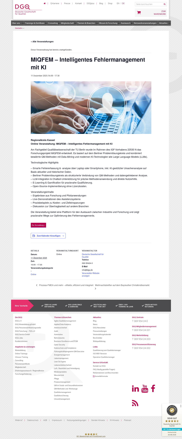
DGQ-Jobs (19, 338)
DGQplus (90, 3)
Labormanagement (61, 358)
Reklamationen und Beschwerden (105, 373)
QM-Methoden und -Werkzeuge (66, 389)
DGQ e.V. (18, 321)
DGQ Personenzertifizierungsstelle (28, 328)
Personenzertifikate (22, 364)
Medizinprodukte (60, 372)
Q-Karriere (54, 3)
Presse (67, 3)
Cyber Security (59, 345)
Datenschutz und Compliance (65, 348)
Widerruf (18, 420)
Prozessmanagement (62, 382)
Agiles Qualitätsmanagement (65, 321)
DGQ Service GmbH (22, 334)
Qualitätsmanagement (62, 392)
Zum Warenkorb (160, 12)
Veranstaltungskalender (102, 334)
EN (118, 3)
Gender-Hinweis (98, 420)
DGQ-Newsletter (99, 328)
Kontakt (78, 3)
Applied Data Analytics (62, 324)
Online (33, 274)
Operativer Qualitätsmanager (104, 357)
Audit (56, 331)
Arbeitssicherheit (60, 328)
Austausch (125, 23)
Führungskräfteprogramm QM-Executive (69, 351)
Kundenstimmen (21, 341)
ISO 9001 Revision (100, 354)
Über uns (16, 23)
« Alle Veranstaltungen (42, 41)
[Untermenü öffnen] (23, 23)
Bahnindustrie (59, 338)
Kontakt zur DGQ (99, 366)
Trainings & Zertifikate (35, 23)
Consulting (53, 23)
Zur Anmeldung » (38, 225)
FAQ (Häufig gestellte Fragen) (104, 369)
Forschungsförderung (23, 374)
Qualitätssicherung (61, 395)
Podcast (127, 420)
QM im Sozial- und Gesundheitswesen (68, 385)
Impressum (57, 420)
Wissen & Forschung (108, 23)
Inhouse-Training (21, 357)
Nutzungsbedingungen (76, 420)
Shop (110, 3)
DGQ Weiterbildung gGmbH (25, 324)
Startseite (18, 28)
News (95, 324)
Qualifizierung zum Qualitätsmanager (107, 350)
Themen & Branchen (86, 23)
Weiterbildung (20, 350)
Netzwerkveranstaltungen (145, 23)
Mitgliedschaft (67, 23)
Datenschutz (32, 420)
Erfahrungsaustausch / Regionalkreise (29, 371)
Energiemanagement (62, 355)
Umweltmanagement (62, 399)
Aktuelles (163, 23)
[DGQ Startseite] (28, 9)
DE (123, 3)
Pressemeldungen (100, 331)
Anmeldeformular (101, 376)
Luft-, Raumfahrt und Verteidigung (67, 368)
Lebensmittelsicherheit (62, 365)
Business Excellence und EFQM (66, 341)
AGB (45, 420)
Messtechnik (59, 375)
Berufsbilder (97, 338)
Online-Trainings (21, 354)
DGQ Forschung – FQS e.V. (25, 331)
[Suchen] (164, 4)
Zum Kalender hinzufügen (48, 235)
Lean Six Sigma (60, 361)
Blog (101, 3)
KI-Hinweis (114, 420)
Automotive (58, 334)
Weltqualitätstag (99, 341)
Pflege (56, 379)
